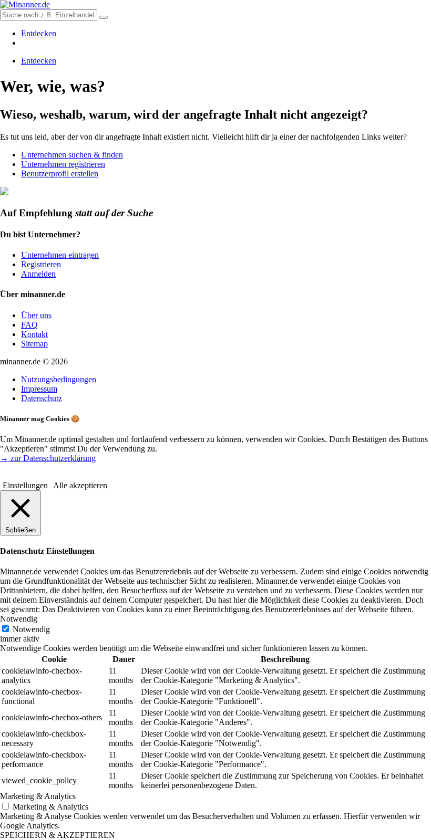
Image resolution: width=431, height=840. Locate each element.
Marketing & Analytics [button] (38, 796)
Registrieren (41, 264)
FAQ (29, 324)
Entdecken (38, 33)
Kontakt (34, 334)
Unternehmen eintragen (60, 254)
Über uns (36, 315)
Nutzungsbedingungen (58, 379)
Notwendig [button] (18, 618)
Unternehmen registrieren (63, 164)
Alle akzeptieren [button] (80, 485)
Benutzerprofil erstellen (59, 173)
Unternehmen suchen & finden (72, 154)
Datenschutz (41, 398)
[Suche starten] (103, 17)
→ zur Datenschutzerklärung (48, 458)
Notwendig (31, 629)
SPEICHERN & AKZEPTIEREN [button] (57, 835)
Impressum (39, 388)
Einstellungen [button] (25, 485)
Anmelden (38, 273)
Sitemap (34, 343)
